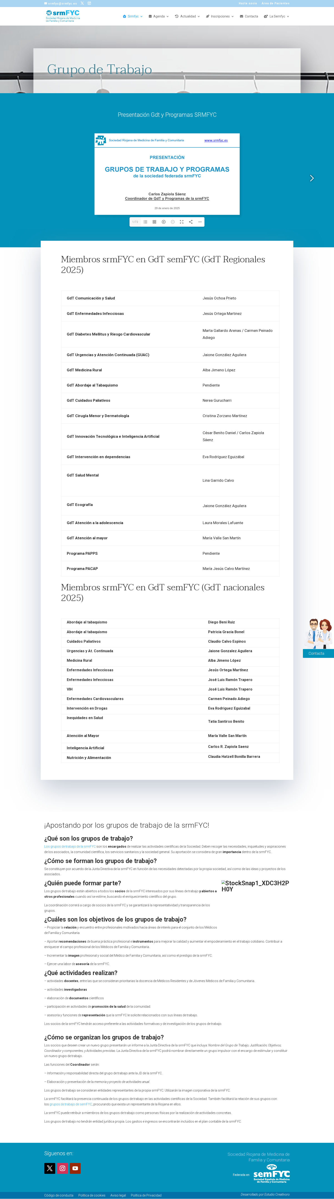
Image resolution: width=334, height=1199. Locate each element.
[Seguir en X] (49, 1168)
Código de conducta (58, 1195)
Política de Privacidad (146, 1195)
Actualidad (188, 16)
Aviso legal (118, 1195)
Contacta (251, 16)
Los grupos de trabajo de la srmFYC (70, 846)
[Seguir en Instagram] (62, 1168)
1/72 (135, 222)
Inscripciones (220, 16)
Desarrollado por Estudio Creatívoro (265, 1194)
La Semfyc (277, 16)
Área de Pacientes (276, 3)
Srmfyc (133, 16)
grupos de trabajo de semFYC (71, 1104)
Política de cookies (91, 1195)
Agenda (159, 16)
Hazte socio (248, 3)
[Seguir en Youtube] (75, 1168)
